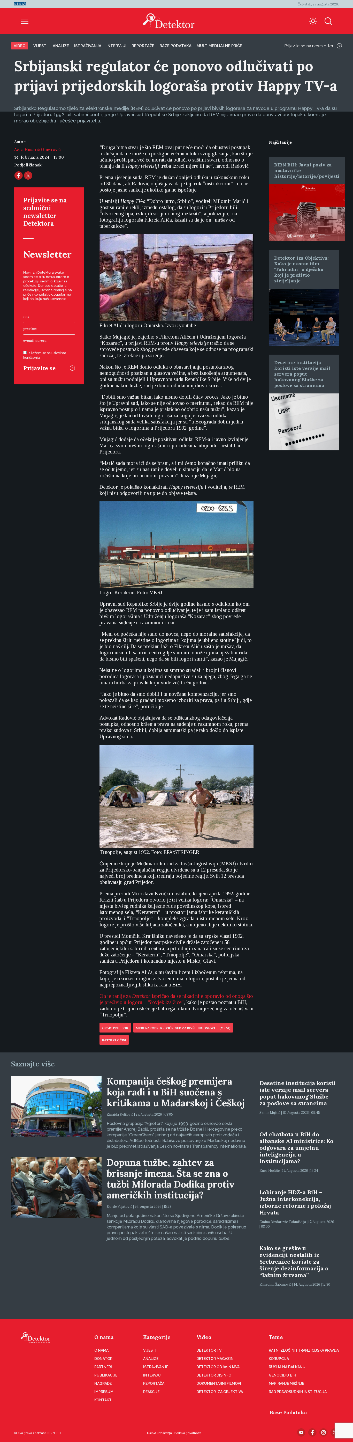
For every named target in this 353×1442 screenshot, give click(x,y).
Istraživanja (87, 45)
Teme (276, 1337)
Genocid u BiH (282, 1375)
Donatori (103, 1359)
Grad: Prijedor (115, 1028)
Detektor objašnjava (218, 1367)
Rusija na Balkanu (287, 1367)
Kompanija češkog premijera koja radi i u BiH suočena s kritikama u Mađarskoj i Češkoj (176, 1092)
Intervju (152, 1375)
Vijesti (40, 45)
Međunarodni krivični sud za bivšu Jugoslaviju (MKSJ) (183, 1028)
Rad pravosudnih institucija (298, 1392)
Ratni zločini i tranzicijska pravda (304, 1350)
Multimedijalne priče (219, 45)
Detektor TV (208, 1350)
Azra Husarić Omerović (37, 149)
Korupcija (279, 1359)
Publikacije (105, 1375)
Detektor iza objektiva (219, 1392)
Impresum (103, 1392)
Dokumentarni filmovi (218, 1383)
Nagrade (103, 1383)
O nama (104, 1337)
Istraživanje (155, 1367)
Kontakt (103, 1400)
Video (20, 45)
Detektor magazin (215, 1359)
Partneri (103, 1367)
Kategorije (157, 1337)
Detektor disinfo (213, 1375)
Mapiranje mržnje (286, 1383)
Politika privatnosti (187, 1433)
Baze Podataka (288, 1412)
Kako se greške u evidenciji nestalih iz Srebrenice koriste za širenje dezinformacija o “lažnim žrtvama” (293, 1262)
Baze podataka (175, 45)
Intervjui (116, 45)
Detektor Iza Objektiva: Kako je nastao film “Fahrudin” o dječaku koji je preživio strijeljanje (301, 269)
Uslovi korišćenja (159, 1433)
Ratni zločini (114, 1040)
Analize (61, 45)
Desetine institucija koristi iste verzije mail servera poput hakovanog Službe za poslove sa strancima (302, 374)
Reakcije (151, 1392)
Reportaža (153, 1383)
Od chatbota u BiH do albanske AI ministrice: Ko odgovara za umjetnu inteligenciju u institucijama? (296, 1148)
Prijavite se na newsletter (309, 45)
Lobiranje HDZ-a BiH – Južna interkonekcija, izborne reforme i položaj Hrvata (295, 1202)
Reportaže (143, 45)
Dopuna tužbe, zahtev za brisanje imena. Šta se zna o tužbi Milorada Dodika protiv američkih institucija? (171, 1178)
